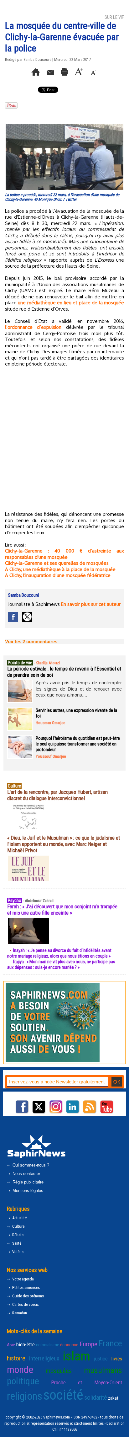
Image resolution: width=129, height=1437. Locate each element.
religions (24, 1396)
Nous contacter (25, 1173)
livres (116, 1358)
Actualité (19, 1217)
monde (20, 1370)
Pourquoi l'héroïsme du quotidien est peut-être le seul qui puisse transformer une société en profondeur (78, 743)
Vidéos (17, 1251)
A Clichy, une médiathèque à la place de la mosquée (60, 569)
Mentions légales (27, 1190)
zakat (113, 1398)
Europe (88, 1344)
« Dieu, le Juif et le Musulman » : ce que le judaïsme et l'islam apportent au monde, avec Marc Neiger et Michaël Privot (63, 844)
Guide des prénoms (27, 1296)
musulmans (103, 1370)
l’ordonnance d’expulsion (33, 327)
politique (23, 1381)
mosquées (59, 1371)
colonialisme (47, 1345)
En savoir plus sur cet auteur (91, 604)
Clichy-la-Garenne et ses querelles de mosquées (57, 563)
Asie (11, 1345)
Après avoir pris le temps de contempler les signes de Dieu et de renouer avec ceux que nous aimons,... (79, 688)
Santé (16, 1243)
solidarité (95, 1397)
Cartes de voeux (25, 1304)
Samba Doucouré (37, 59)
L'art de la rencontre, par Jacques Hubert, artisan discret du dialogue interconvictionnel (57, 795)
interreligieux (44, 1358)
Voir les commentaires (31, 641)
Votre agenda (22, 1279)
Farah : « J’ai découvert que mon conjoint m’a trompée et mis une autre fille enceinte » (62, 909)
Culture (17, 1226)
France (110, 1343)
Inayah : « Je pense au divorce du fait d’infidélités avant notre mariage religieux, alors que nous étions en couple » (59, 953)
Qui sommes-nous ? (30, 1165)
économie (69, 1345)
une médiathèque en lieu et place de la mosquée (71, 303)
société (63, 1394)
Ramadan (19, 1313)
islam (76, 1356)
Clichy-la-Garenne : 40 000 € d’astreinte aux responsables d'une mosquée (64, 554)
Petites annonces (25, 1287)
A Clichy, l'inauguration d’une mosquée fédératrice (58, 575)
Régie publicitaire (27, 1182)
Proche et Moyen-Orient (86, 1382)
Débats (17, 1234)
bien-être (25, 1344)
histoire (16, 1358)
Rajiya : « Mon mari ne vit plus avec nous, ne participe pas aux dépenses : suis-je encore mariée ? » (61, 964)
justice (101, 1358)
